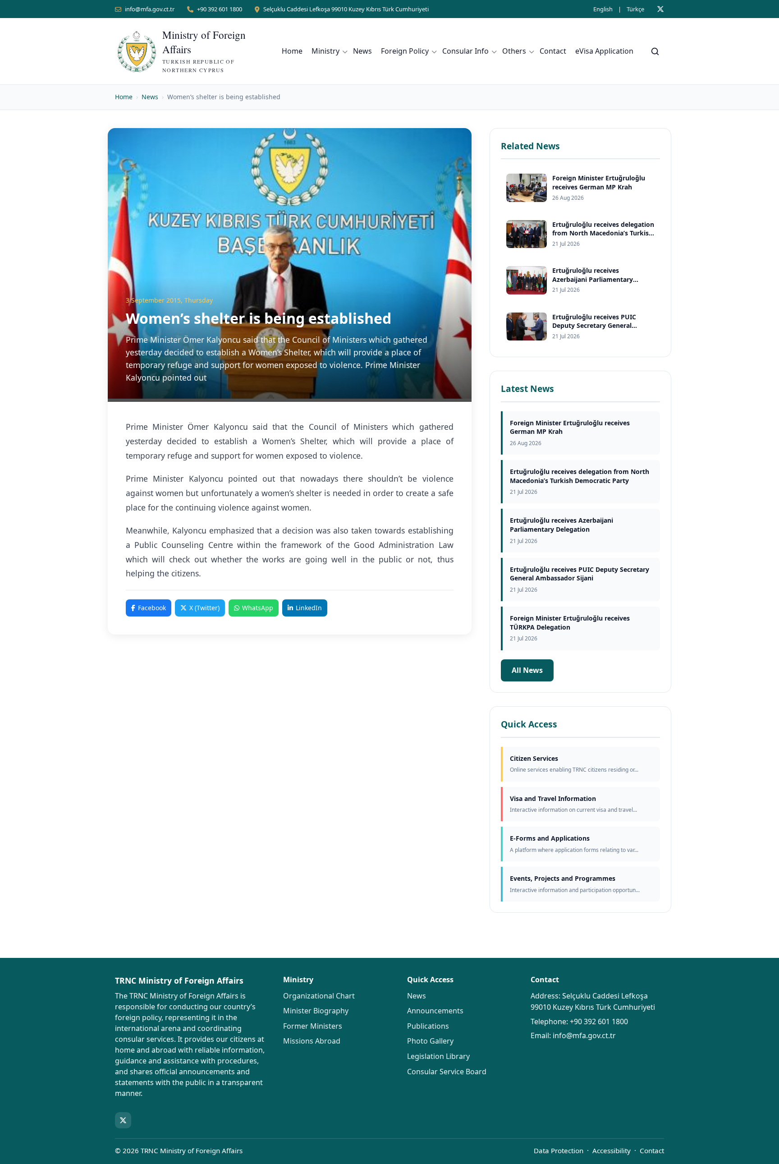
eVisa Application (604, 51)
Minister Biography (315, 1011)
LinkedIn (309, 607)
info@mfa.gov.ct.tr (149, 9)
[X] (660, 9)
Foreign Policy (405, 51)
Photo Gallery (430, 1041)
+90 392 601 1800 (219, 9)
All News (527, 670)
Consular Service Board (446, 1072)
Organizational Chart (319, 996)
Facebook (152, 607)
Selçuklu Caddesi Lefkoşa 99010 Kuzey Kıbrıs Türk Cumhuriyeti (346, 9)
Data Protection (558, 1150)
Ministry (325, 51)
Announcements (435, 1011)
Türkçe (635, 9)
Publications (428, 1026)
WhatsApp (257, 607)
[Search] (655, 51)
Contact (553, 51)
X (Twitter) (204, 607)
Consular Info (465, 51)
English (603, 9)
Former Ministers (312, 1026)
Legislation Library (438, 1056)
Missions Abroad (311, 1041)
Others (514, 51)
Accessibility (611, 1150)
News (362, 51)
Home (292, 51)
